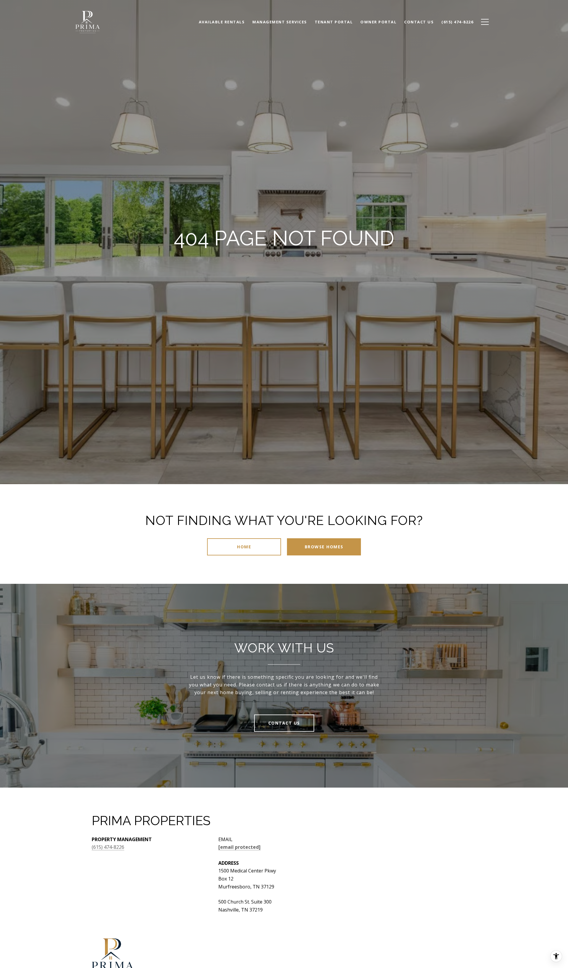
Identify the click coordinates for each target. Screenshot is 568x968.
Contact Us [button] (284, 723)
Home (244, 547)
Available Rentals (222, 22)
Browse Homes (324, 547)
